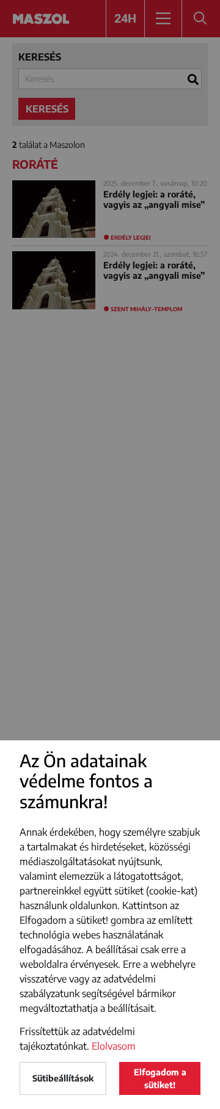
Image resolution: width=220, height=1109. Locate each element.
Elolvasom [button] (114, 1046)
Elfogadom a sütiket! (160, 1078)
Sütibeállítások (63, 1078)
